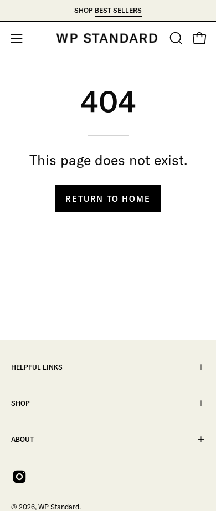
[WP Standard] (108, 38)
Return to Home (107, 199)
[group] (108, 10)
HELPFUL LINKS (37, 367)
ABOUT (22, 439)
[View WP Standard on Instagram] (19, 476)
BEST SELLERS (118, 10)
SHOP (20, 403)
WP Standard (58, 506)
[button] (175, 38)
